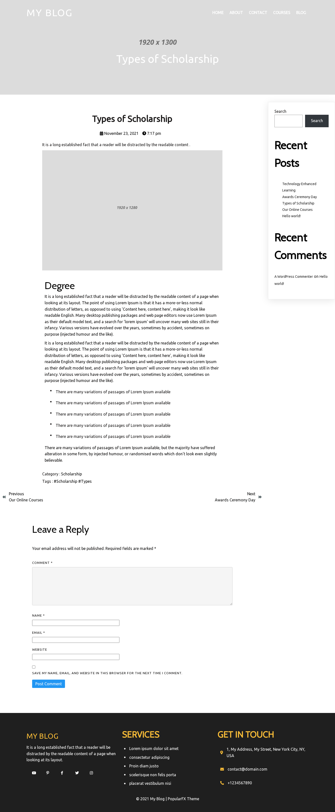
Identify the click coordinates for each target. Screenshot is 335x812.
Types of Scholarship (298, 203)
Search (280, 111)
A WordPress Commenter (293, 277)
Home (218, 12)
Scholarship (71, 474)
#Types (85, 481)
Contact (258, 12)
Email (38, 632)
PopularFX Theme (183, 799)
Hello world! (291, 216)
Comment (42, 562)
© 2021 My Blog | (152, 799)
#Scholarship (66, 481)
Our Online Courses (297, 210)
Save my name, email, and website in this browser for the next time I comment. (107, 673)
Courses (281, 12)
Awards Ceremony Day (299, 197)
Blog (301, 12)
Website (39, 649)
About (236, 12)
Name (38, 615)
